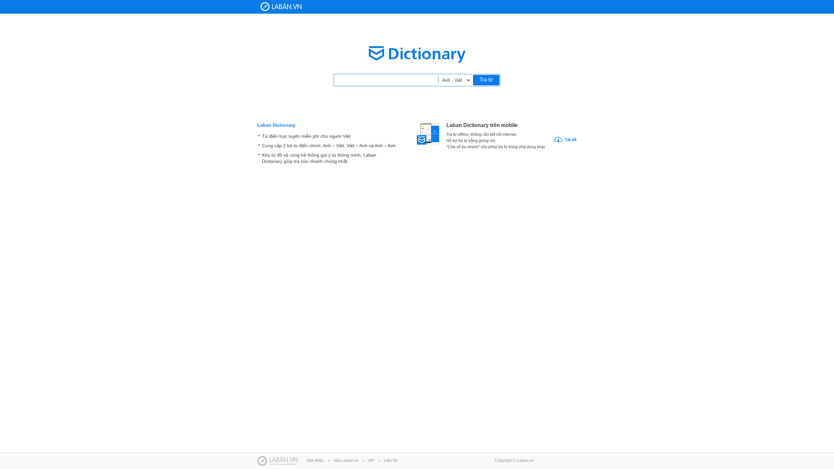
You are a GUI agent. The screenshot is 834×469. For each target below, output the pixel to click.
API (371, 460)
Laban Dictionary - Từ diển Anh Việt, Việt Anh (281, 6)
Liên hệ (390, 460)
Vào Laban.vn (346, 460)
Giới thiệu (315, 460)
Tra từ (486, 79)
